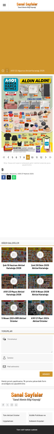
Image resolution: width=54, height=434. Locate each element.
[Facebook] (3, 405)
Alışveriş (13, 174)
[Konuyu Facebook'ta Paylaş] (3, 177)
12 (41, 157)
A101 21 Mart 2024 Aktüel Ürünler (40, 319)
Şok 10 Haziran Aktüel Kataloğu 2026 (14, 266)
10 (32, 157)
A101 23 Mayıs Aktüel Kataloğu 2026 (13, 293)
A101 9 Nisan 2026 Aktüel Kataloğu (40, 293)
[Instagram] (12, 405)
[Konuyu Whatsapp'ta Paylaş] (14, 177)
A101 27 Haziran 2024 (26, 174)
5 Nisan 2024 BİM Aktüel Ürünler (14, 319)
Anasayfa (4, 174)
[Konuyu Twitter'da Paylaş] (9, 177)
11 (37, 157)
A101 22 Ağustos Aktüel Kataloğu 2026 (27, 70)
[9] (27, 151)
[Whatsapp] (16, 405)
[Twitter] (7, 405)
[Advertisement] (27, 39)
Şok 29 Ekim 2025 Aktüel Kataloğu (40, 266)
